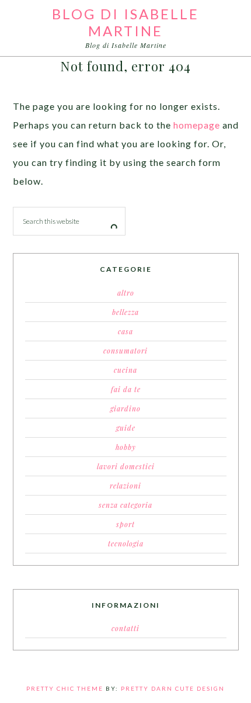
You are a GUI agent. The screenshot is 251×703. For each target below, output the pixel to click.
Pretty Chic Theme (64, 688)
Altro (125, 292)
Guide (125, 427)
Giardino (125, 408)
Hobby (126, 447)
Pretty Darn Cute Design (173, 688)
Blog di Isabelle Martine (125, 22)
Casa (125, 331)
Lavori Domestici (126, 466)
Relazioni (125, 485)
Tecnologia (126, 543)
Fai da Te (126, 389)
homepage (196, 124)
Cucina (125, 370)
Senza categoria (125, 505)
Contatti (125, 628)
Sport (125, 524)
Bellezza (125, 312)
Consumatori (125, 350)
